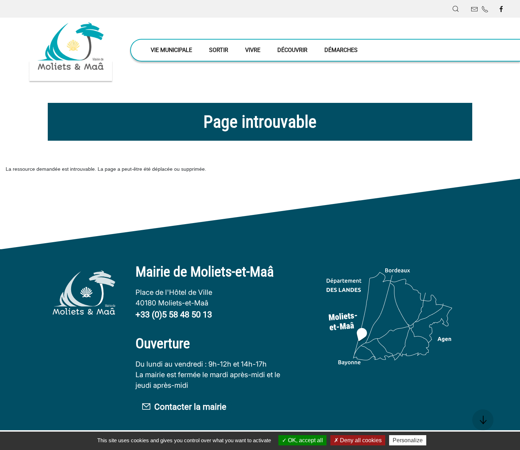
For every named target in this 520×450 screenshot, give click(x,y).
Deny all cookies (360, 440)
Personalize (408, 440)
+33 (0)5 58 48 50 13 (173, 315)
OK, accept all (305, 440)
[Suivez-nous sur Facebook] (501, 9)
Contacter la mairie (190, 407)
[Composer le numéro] (485, 9)
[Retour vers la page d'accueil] (70, 50)
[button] (455, 8)
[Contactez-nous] (474, 9)
